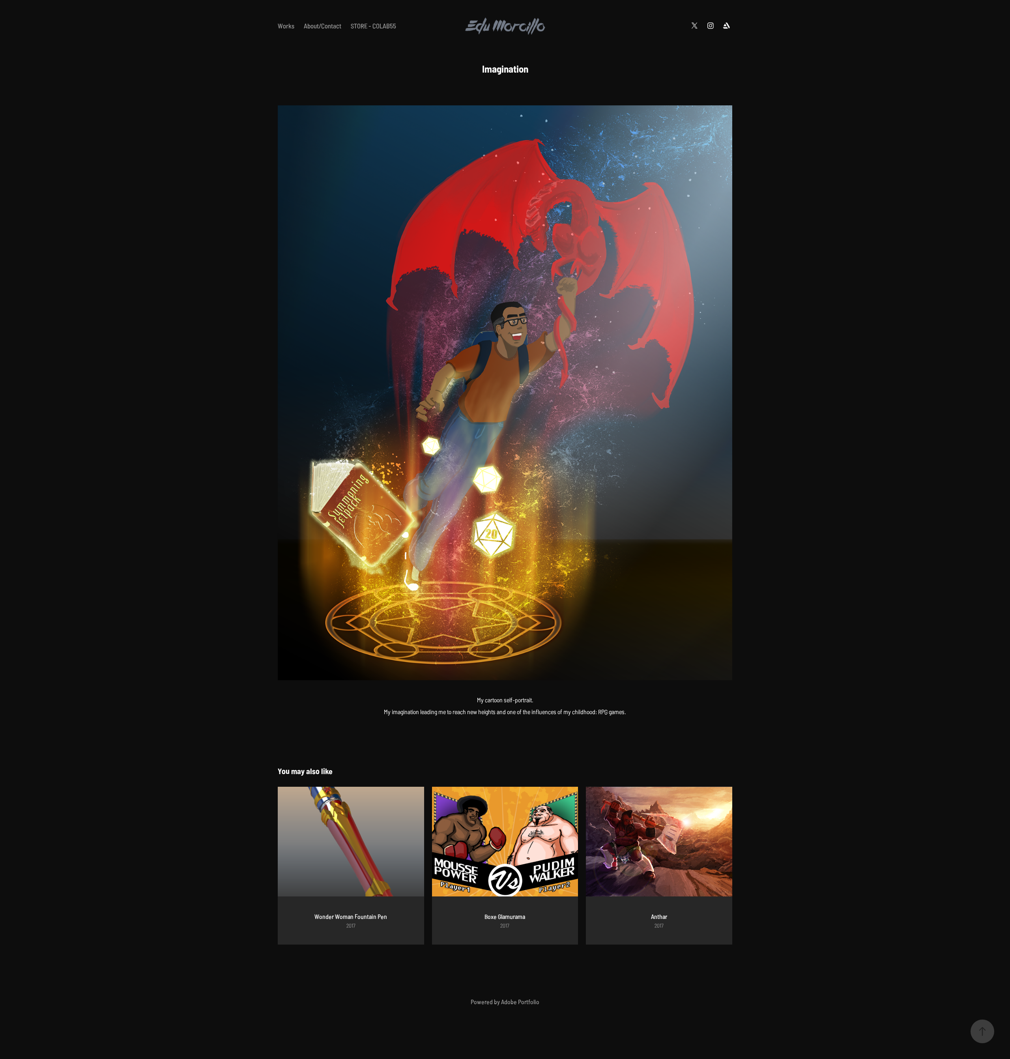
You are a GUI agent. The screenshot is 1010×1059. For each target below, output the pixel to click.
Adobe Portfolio (520, 1001)
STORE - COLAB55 (373, 25)
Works (286, 25)
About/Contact (322, 25)
